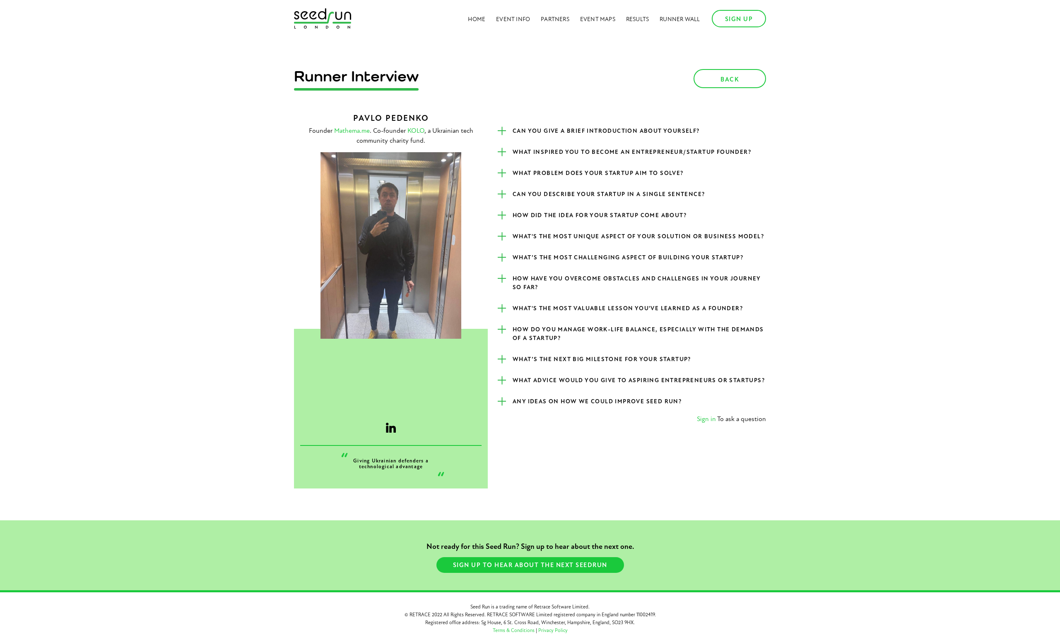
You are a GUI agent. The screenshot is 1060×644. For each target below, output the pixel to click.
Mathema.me (352, 131)
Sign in (706, 419)
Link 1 (391, 428)
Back (729, 79)
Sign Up (739, 19)
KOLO (415, 131)
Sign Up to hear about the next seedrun (530, 565)
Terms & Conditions (514, 630)
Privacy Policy (553, 630)
